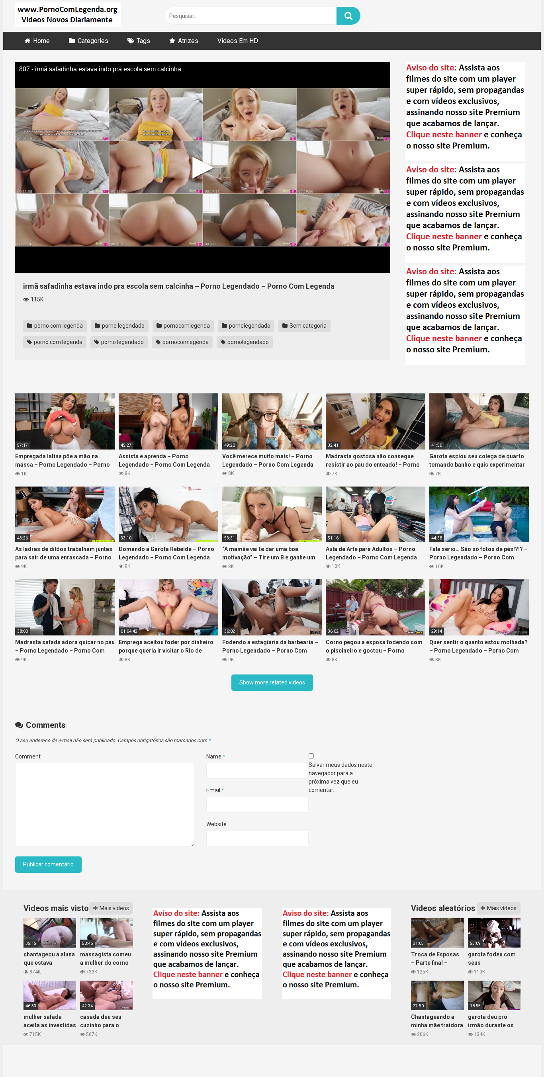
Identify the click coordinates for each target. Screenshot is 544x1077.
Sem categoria (307, 326)
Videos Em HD (237, 41)
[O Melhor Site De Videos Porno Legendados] (68, 15)
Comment (28, 756)
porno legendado (123, 326)
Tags (143, 41)
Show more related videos (272, 682)
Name (215, 756)
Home (41, 41)
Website (216, 824)
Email (215, 790)
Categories (93, 41)
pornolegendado (249, 326)
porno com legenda (58, 326)
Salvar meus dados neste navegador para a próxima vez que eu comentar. (340, 777)
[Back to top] (517, 1053)
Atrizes (188, 41)
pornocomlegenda (186, 326)
